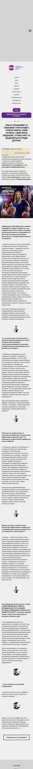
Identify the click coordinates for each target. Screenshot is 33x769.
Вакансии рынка (16, 103)
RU (18, 121)
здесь (27, 167)
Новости (16, 77)
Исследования (17, 100)
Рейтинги (16, 86)
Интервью (16, 94)
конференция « (16, 151)
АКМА (11, 155)
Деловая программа (20, 155)
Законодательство (16, 97)
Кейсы (16, 80)
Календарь (16, 89)
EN (15, 121)
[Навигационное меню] (30, 31)
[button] (16, 110)
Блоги (16, 83)
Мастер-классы (16, 91)
